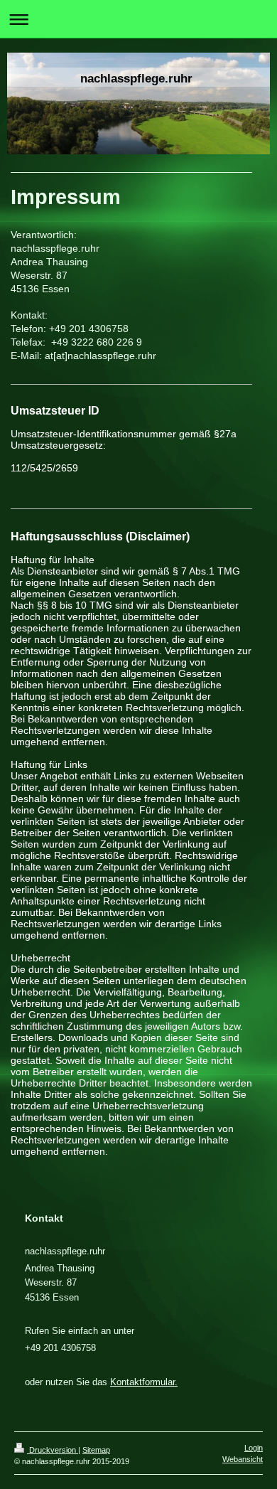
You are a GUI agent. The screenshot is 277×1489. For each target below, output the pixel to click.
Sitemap (96, 1450)
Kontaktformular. (144, 1382)
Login (253, 1447)
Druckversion (52, 1450)
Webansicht (242, 1459)
